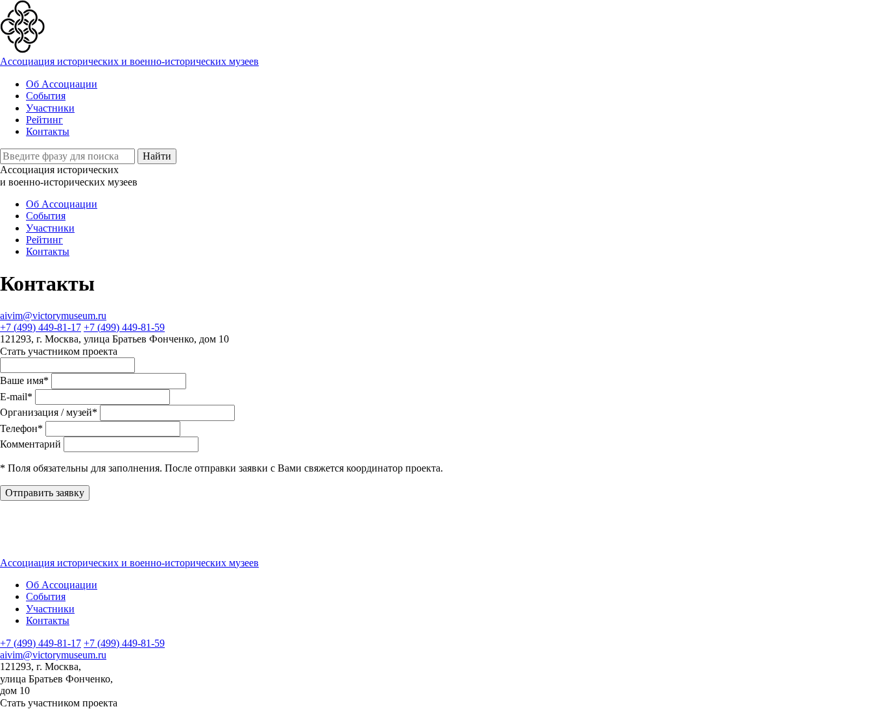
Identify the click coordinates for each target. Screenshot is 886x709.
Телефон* (21, 428)
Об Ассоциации (61, 84)
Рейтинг (44, 119)
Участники (50, 108)
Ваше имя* (24, 380)
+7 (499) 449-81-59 (124, 327)
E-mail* (16, 396)
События (46, 95)
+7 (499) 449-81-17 (40, 327)
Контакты (47, 131)
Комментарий (30, 444)
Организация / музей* (48, 412)
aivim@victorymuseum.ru (53, 315)
